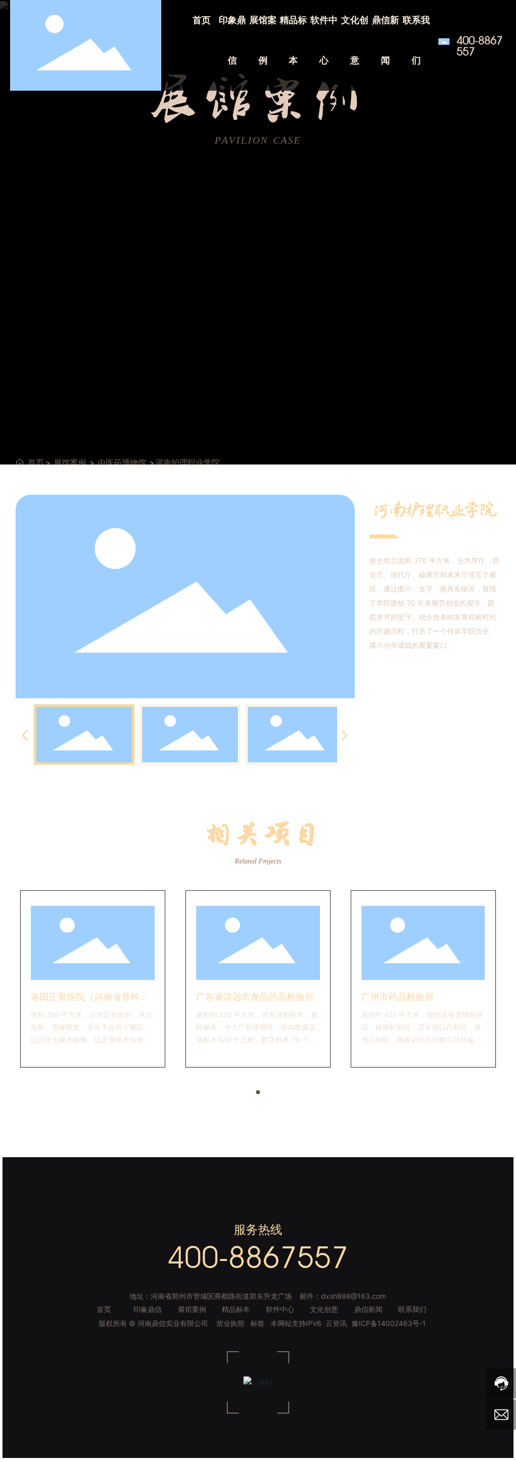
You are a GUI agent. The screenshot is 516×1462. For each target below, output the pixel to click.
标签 (257, 1323)
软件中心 (280, 1309)
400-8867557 (479, 46)
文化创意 (324, 1309)
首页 (104, 1309)
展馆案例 (70, 462)
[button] (258, 1092)
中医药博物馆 (122, 462)
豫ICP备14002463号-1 (389, 1323)
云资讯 (336, 1323)
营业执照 (230, 1323)
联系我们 (412, 1309)
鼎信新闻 (368, 1309)
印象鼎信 (148, 1309)
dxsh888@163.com (353, 1296)
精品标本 (236, 1309)
